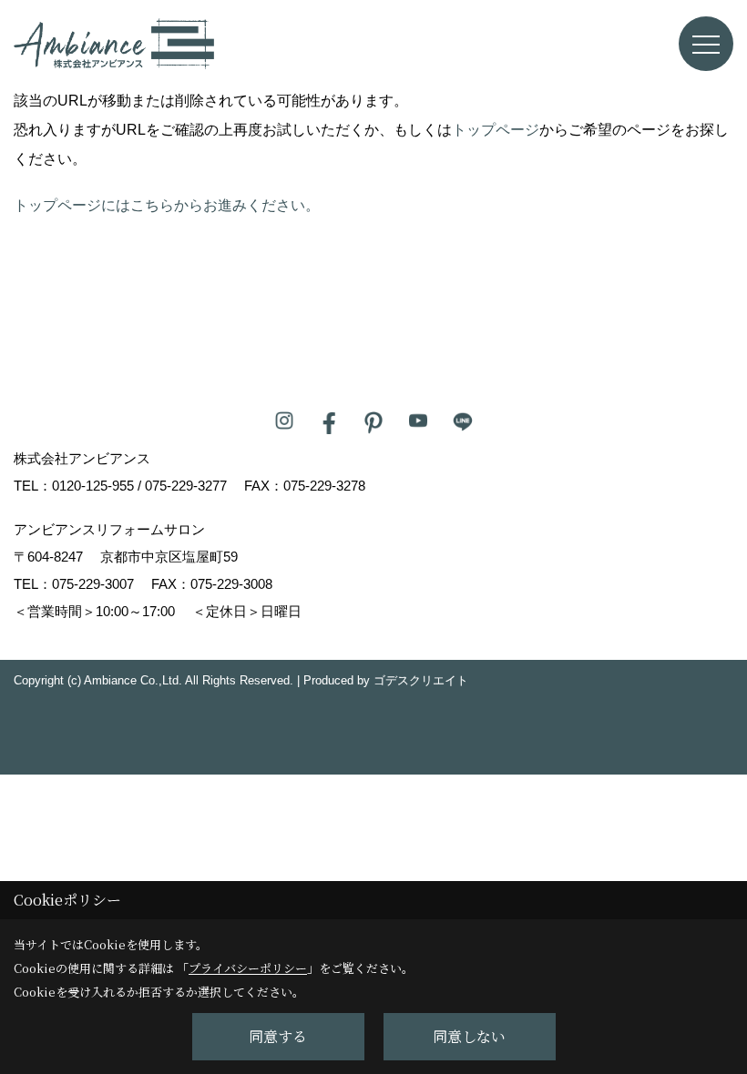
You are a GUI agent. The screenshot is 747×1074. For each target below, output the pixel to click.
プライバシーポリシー (248, 968)
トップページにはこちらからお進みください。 (167, 205)
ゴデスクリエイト (421, 680)
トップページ (495, 129)
